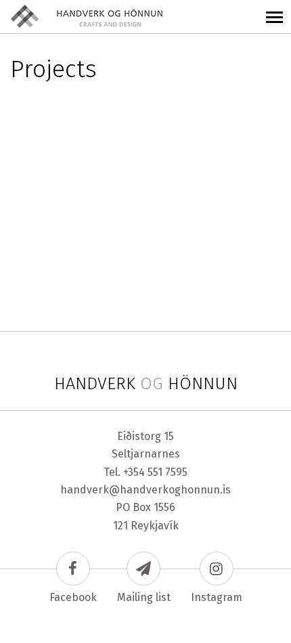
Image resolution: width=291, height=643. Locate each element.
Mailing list (144, 597)
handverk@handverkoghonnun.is (145, 489)
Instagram (216, 597)
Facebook (73, 597)
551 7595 (167, 472)
